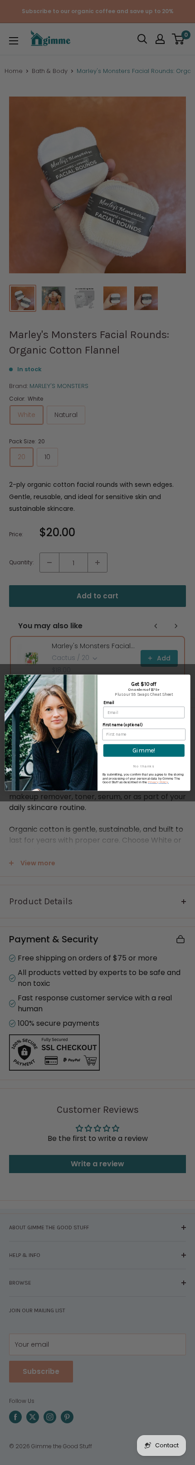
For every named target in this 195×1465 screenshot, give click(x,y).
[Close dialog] (186, 679)
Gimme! (144, 750)
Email (108, 702)
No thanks (144, 765)
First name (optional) (122, 724)
